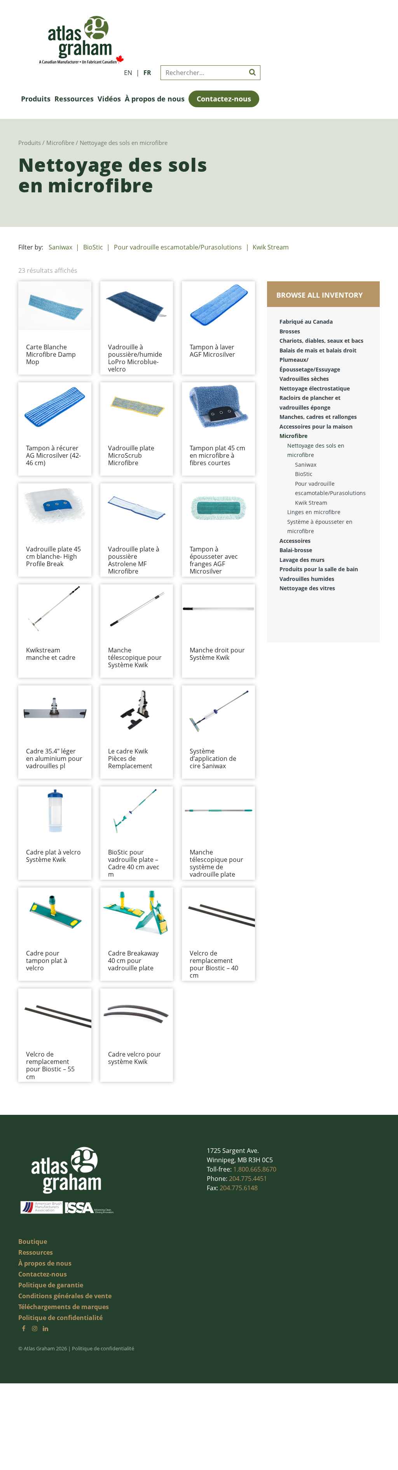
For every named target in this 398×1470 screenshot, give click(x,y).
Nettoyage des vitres (307, 588)
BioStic (93, 247)
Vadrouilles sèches (304, 378)
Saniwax (60, 247)
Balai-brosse (295, 550)
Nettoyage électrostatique (314, 388)
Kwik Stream (271, 247)
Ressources (74, 98)
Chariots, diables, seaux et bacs (321, 340)
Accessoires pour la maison (316, 426)
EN (128, 72)
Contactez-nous (224, 98)
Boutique (32, 1241)
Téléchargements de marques (63, 1307)
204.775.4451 (248, 1178)
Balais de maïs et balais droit (317, 350)
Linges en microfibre (313, 512)
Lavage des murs (302, 559)
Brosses (289, 331)
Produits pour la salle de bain (318, 569)
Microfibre (60, 142)
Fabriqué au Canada (306, 321)
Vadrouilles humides (306, 578)
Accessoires (295, 540)
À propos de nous (155, 98)
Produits (36, 98)
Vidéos (109, 98)
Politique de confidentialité (60, 1317)
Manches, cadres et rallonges (318, 416)
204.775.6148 (239, 1188)
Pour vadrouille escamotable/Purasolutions (178, 247)
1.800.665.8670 (254, 1169)
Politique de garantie (50, 1285)
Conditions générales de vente (65, 1296)
